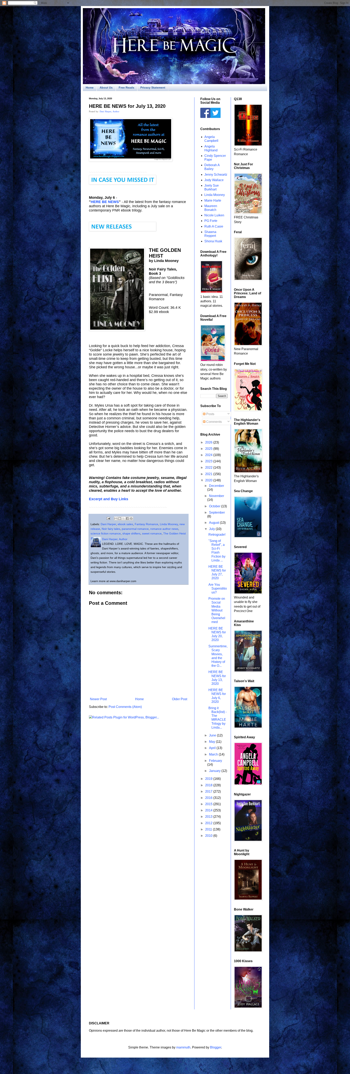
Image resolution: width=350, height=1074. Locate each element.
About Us (106, 87)
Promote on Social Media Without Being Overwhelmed (216, 610)
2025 (209, 448)
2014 (209, 810)
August (214, 522)
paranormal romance (135, 528)
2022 (209, 467)
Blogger (215, 1047)
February (215, 760)
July (212, 529)
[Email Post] (108, 518)
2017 (209, 791)
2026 (209, 442)
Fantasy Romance (146, 524)
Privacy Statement (152, 87)
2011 (209, 829)
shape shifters (131, 533)
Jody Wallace (214, 180)
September (217, 512)
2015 (209, 804)
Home (90, 87)
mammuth (183, 1047)
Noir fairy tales (111, 528)
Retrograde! (216, 534)
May (212, 741)
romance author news (164, 528)
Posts (209, 414)
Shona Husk (213, 241)
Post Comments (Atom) (125, 707)
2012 (209, 823)
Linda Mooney (169, 524)
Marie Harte (212, 200)
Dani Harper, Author (109, 111)
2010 (209, 835)
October (215, 506)
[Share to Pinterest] (131, 518)
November (216, 496)
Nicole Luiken (214, 215)
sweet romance (152, 533)
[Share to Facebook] (127, 518)
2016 (209, 797)
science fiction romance (106, 533)
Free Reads (126, 87)
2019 (209, 778)
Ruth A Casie (213, 226)
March (214, 754)
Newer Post (98, 699)
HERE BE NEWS (105, 202)
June (213, 735)
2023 (209, 461)
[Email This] (116, 518)
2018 (209, 785)
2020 (209, 480)
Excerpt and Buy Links (108, 499)
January (215, 771)
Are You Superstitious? (217, 588)
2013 (209, 816)
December (216, 485)
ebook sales (125, 524)
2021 (209, 474)
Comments (213, 421)
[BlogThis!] (120, 518)
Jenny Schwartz (215, 174)
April (213, 748)
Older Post (179, 699)
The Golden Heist (174, 533)
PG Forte (210, 220)
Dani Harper (108, 524)
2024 (209, 455)
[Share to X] (124, 518)
